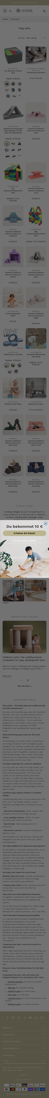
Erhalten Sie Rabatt (24, 533)
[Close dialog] (45, 523)
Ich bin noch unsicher (24, 540)
